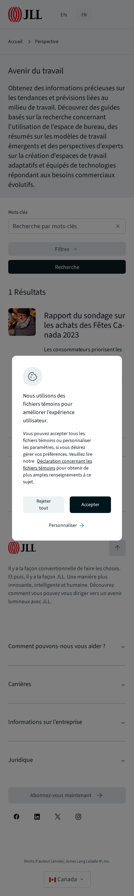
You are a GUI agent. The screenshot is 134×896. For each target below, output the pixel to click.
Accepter (90, 504)
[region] (67, 448)
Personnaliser (67, 525)
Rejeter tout (43, 505)
